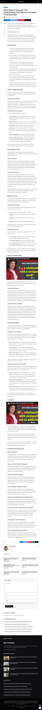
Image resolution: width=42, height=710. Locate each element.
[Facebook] (5, 26)
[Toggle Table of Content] (18, 32)
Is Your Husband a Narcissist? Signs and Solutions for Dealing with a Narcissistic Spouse (23, 663)
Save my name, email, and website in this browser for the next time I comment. (19, 603)
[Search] (37, 2)
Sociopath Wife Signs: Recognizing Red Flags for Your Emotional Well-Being (29, 558)
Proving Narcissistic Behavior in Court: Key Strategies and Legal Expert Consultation (24, 668)
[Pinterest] (5, 33)
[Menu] (4, 2)
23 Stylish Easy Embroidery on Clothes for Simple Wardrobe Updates (18, 631)
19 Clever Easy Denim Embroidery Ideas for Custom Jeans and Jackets (18, 629)
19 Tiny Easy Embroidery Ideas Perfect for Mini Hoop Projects (16, 624)
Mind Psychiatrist (9, 700)
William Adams (9, 17)
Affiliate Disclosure (21, 707)
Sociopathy (5, 7)
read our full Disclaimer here (21, 703)
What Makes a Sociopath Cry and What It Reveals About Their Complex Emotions (30, 572)
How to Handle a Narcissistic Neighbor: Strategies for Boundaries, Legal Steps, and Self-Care (24, 674)
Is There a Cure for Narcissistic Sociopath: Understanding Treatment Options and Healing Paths (12, 572)
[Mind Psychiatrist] (21, 1)
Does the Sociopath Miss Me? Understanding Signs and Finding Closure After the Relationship (12, 565)
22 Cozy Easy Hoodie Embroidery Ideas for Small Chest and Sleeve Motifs (19, 626)
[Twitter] (5, 28)
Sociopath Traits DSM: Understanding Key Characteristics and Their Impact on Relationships (12, 559)
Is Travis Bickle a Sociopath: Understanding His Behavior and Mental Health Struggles (30, 565)
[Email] (5, 35)
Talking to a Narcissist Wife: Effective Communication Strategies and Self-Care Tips (23, 657)
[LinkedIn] (5, 31)
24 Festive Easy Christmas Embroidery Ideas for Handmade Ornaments (18, 621)
